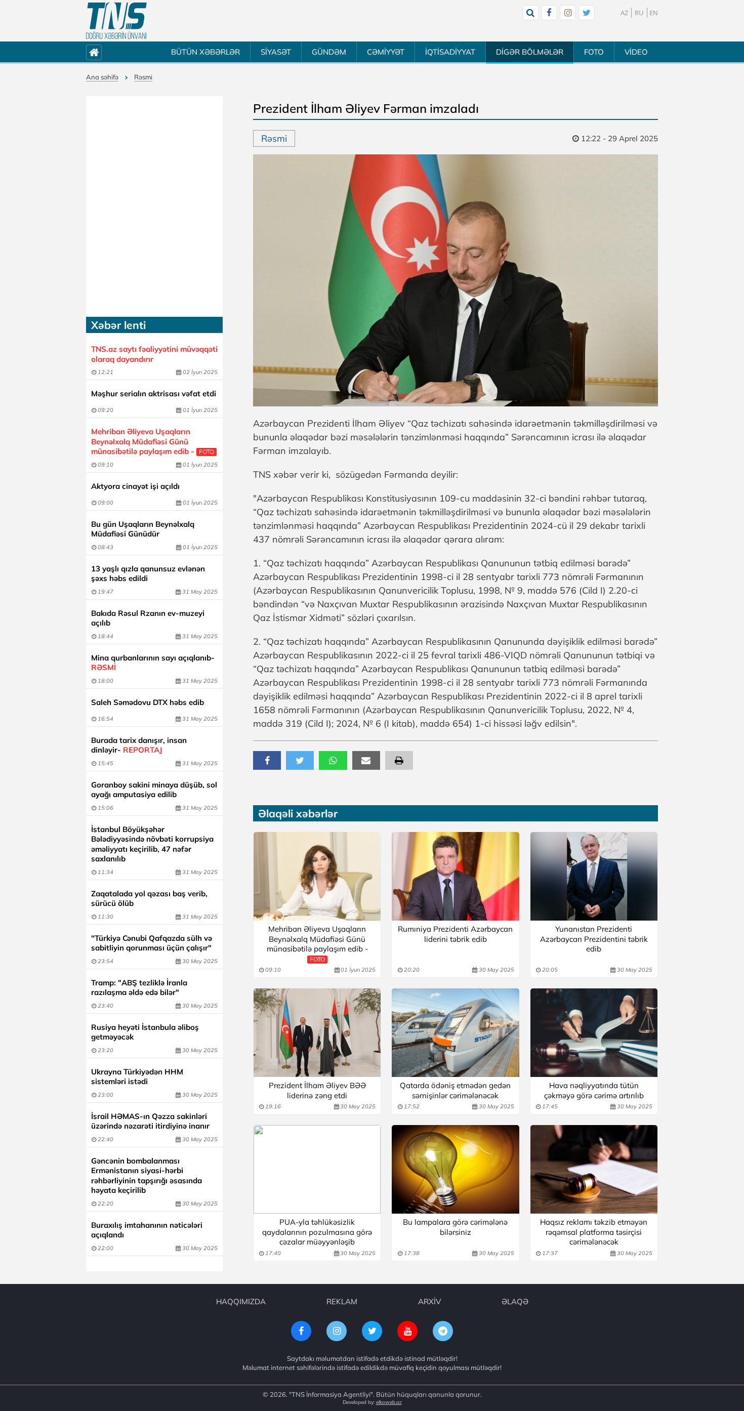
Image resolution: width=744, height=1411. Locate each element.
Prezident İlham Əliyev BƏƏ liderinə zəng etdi (317, 1090)
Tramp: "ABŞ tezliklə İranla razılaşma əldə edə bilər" (139, 988)
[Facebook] (549, 13)
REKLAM (341, 1301)
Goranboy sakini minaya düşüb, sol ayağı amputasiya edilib (154, 790)
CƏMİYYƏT (385, 52)
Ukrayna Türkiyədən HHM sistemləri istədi (137, 1077)
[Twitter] (586, 13)
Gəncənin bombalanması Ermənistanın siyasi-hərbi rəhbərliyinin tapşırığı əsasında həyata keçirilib (146, 1175)
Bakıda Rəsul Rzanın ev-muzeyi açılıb (147, 618)
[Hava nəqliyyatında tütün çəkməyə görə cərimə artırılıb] (593, 1032)
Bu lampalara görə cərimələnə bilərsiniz (455, 1227)
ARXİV (429, 1301)
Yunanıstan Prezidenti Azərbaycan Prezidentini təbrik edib (594, 938)
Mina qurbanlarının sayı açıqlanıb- (153, 663)
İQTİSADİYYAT (450, 52)
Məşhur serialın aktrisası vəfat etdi (153, 393)
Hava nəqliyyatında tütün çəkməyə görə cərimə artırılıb (594, 1090)
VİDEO (636, 52)
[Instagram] (567, 13)
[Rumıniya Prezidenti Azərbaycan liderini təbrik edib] (455, 876)
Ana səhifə (102, 77)
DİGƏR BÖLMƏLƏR (529, 52)
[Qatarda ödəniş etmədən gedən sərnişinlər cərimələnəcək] (455, 1032)
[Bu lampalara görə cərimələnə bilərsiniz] (455, 1169)
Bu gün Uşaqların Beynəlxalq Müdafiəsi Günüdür (142, 529)
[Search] (530, 13)
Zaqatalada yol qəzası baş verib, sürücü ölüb (149, 898)
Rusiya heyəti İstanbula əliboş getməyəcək (145, 1032)
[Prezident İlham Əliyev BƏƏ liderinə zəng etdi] (317, 1032)
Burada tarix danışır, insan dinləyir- (139, 745)
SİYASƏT (276, 52)
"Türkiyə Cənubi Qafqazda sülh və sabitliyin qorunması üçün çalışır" (151, 943)
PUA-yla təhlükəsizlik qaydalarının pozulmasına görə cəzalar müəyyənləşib (317, 1232)
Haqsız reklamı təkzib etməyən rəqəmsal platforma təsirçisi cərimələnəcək (593, 1232)
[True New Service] (116, 21)
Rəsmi (143, 77)
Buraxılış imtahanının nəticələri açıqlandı (146, 1230)
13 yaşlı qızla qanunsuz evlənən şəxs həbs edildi (148, 574)
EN (653, 12)
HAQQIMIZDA (241, 1301)
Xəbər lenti (118, 324)
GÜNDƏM (329, 52)
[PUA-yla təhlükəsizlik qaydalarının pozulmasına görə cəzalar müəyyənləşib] (317, 1169)
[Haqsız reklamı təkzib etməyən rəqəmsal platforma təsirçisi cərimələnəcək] (593, 1169)
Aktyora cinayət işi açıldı (135, 486)
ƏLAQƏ (515, 1301)
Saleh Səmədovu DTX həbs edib (147, 702)
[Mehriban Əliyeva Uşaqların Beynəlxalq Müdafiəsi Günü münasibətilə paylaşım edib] (317, 876)
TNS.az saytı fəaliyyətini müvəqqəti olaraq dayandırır (154, 354)
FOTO (594, 52)
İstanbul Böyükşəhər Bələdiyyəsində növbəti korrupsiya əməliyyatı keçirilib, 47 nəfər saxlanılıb (152, 844)
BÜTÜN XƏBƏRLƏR (205, 52)
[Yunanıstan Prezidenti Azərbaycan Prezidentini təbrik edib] (593, 876)
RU (639, 12)
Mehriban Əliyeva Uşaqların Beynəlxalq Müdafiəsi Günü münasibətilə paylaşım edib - (152, 441)
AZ (624, 12)
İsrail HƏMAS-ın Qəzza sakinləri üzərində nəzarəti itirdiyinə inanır (150, 1121)
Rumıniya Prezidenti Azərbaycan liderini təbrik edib (455, 934)
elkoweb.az (389, 1402)
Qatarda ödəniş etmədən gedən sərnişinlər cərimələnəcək (455, 1090)
